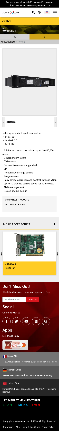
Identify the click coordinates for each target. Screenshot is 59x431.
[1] (47, 12)
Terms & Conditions (30, 427)
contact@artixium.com (39, 5)
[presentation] (1, 253)
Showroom (7, 427)
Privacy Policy (48, 427)
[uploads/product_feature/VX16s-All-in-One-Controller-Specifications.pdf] (15, 37)
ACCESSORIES (8, 42)
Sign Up (33, 299)
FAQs (17, 427)
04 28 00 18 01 (18, 5)
